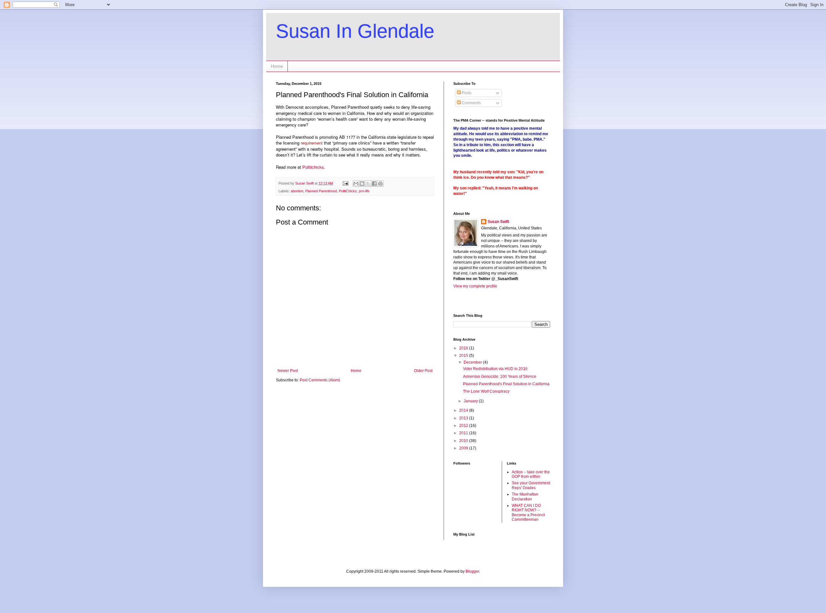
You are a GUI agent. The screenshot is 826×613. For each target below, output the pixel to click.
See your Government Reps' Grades (531, 485)
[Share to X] (368, 183)
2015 (464, 355)
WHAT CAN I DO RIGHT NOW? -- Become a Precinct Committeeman (528, 512)
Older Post (423, 370)
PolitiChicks (348, 191)
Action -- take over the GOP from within (531, 474)
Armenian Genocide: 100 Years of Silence (499, 376)
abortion (297, 191)
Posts (466, 93)
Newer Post (287, 370)
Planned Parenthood (321, 191)
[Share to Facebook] (374, 183)
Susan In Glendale (355, 31)
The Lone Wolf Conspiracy (486, 391)
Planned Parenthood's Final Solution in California (506, 384)
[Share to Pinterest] (380, 183)
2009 (464, 448)
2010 (464, 440)
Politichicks (313, 167)
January (471, 401)
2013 (464, 418)
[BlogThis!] (362, 183)
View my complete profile (475, 286)
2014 (464, 410)
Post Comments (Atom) (320, 380)
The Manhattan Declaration (525, 496)
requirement (312, 143)
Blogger (472, 571)
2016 (464, 348)
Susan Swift (498, 221)
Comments (471, 103)
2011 (464, 433)
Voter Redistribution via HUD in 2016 (495, 369)
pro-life (364, 191)
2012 (464, 425)
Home (277, 66)
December (473, 362)
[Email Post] (345, 183)
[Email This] (356, 183)
